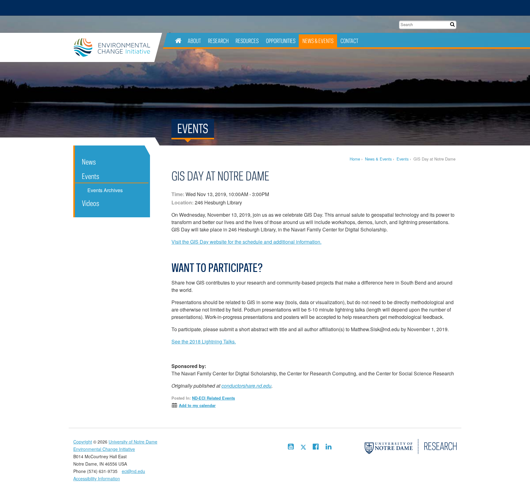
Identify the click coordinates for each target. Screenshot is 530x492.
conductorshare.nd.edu (246, 385)
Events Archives (105, 190)
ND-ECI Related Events (213, 398)
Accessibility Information (96, 478)
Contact (349, 40)
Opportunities (280, 40)
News (89, 161)
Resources (247, 40)
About (194, 40)
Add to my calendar (197, 405)
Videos (90, 203)
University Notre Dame (119, 7)
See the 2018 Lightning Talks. (203, 341)
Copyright (82, 442)
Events (403, 159)
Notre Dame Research (417, 7)
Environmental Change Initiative (113, 47)
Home (355, 159)
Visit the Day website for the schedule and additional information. (246, 241)
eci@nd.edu (133, 471)
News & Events (317, 40)
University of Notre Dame (133, 442)
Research (218, 40)
